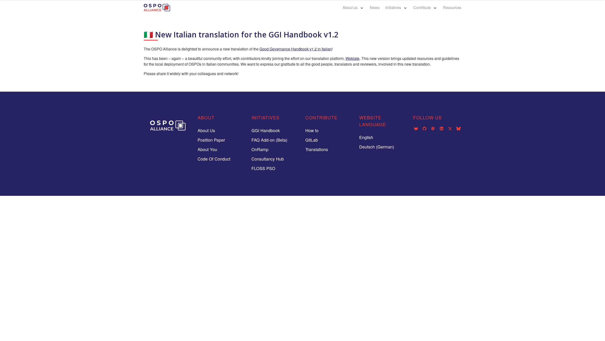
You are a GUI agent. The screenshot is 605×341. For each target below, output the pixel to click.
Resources (452, 7)
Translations (316, 149)
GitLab (311, 140)
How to (312, 130)
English (366, 137)
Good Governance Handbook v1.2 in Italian (295, 49)
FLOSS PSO (263, 168)
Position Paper (211, 140)
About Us (206, 130)
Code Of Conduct (214, 159)
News (375, 7)
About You (207, 149)
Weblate (352, 58)
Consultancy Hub (267, 159)
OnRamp (259, 149)
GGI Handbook (265, 130)
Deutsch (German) (376, 147)
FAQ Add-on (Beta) (269, 140)
